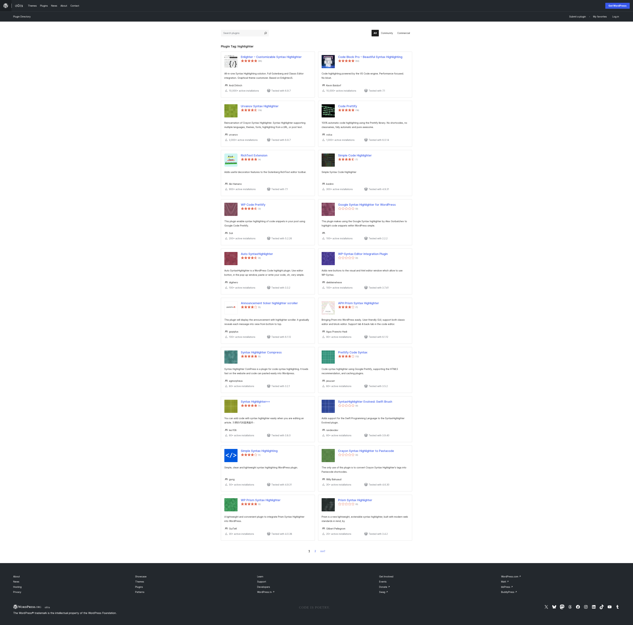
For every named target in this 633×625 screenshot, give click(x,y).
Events (383, 581)
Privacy (17, 592)
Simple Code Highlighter (355, 155)
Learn (260, 576)
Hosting (17, 586)
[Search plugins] (265, 33)
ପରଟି (322, 551)
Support (261, 581)
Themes (139, 581)
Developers (263, 586)
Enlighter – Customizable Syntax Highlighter (271, 57)
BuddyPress (509, 592)
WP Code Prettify (253, 204)
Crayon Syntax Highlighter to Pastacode (366, 451)
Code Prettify (347, 106)
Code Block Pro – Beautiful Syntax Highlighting (370, 57)
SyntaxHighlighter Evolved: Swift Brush (365, 401)
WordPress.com (511, 576)
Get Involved (386, 576)
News (16, 581)
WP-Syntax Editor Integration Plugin (363, 254)
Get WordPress (617, 5)
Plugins (139, 586)
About (16, 576)
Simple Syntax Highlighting (259, 451)
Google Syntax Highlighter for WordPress (367, 204)
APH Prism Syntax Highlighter (358, 303)
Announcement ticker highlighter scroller (269, 303)
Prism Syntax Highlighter (355, 500)
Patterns (139, 592)
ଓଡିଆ (47, 607)
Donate (384, 586)
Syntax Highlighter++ (255, 401)
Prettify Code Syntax (352, 352)
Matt (505, 581)
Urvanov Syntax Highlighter (260, 106)
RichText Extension (254, 155)
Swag (383, 592)
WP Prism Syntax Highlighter (261, 500)
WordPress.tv (266, 592)
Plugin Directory (22, 16)
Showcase (141, 576)
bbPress (507, 586)
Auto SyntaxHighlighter (257, 254)
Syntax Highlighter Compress (261, 352)
